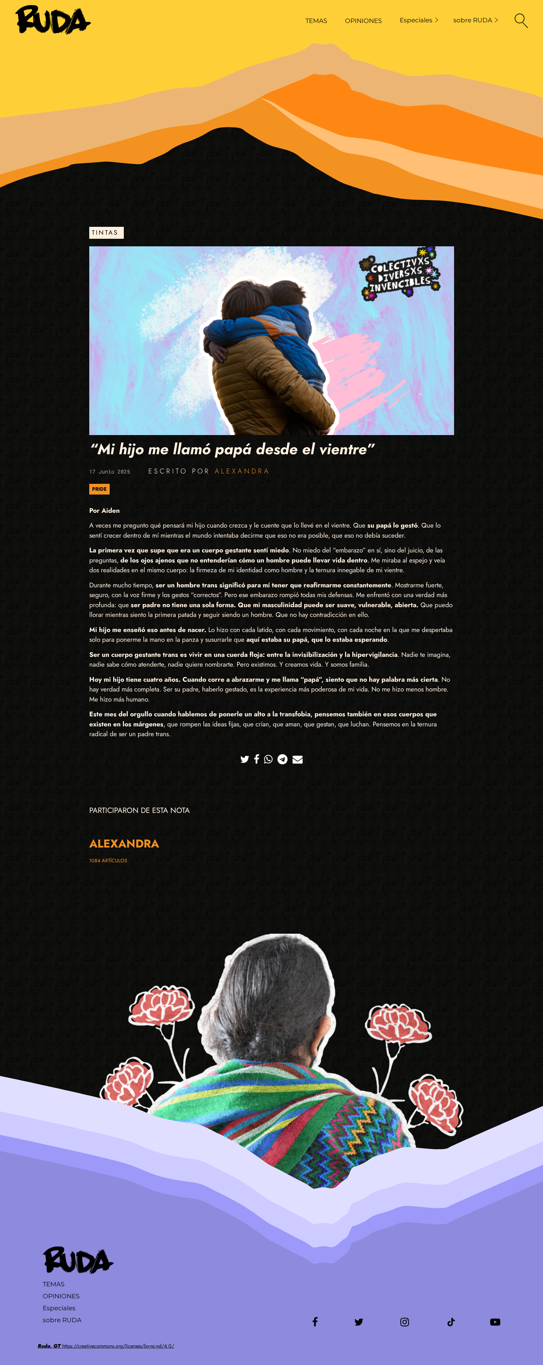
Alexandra (242, 471)
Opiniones (61, 1296)
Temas (53, 1284)
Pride (99, 489)
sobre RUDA (472, 20)
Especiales (416, 20)
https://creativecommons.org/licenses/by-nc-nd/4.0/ (106, 1346)
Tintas (105, 232)
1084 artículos (108, 860)
